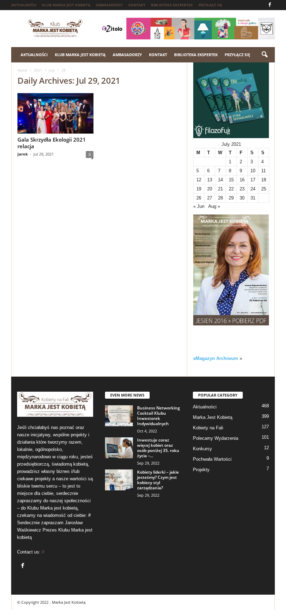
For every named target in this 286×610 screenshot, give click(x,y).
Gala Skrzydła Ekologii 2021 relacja (51, 143)
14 (220, 179)
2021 (38, 70)
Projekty (201, 469)
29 (231, 198)
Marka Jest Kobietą (212, 417)
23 (242, 188)
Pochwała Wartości (212, 459)
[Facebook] (269, 5)
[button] (264, 54)
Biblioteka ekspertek (172, 4)
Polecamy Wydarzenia (215, 438)
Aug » (214, 206)
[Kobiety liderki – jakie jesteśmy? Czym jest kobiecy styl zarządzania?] (119, 479)
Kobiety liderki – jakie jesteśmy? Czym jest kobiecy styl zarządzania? (158, 480)
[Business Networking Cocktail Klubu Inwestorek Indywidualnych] (119, 415)
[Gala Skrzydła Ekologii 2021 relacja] (55, 113)
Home (22, 70)
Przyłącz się (210, 4)
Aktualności (23, 4)
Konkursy (202, 448)
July (52, 70)
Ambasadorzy (109, 4)
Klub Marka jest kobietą (66, 4)
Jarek (22, 154)
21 (220, 188)
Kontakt (136, 4)
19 (198, 188)
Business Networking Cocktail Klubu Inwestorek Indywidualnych (158, 416)
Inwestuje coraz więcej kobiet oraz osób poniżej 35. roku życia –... (158, 448)
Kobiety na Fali (208, 427)
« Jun (198, 206)
